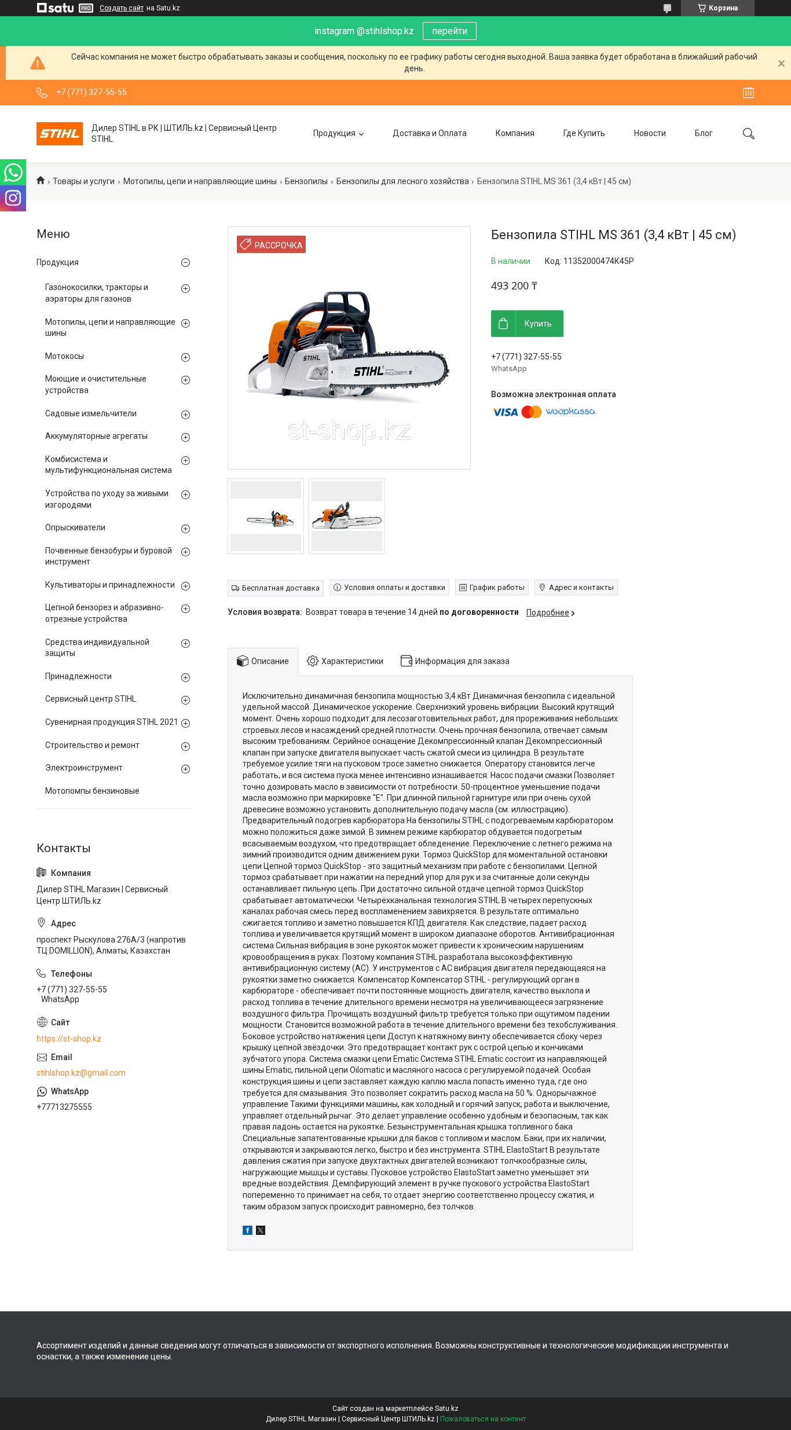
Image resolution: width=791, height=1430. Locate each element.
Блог (704, 133)
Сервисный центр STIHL (90, 698)
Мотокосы (64, 356)
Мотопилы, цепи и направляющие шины (200, 181)
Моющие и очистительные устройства (96, 384)
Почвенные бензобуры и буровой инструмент (108, 556)
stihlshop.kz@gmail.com (81, 1072)
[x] (260, 1232)
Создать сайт (122, 8)
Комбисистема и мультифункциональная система (108, 464)
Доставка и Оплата (430, 133)
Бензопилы (306, 181)
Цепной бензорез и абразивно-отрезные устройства (104, 613)
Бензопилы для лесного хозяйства (402, 181)
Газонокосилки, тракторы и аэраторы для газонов (96, 293)
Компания (515, 133)
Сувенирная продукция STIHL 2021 (111, 722)
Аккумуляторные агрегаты (96, 436)
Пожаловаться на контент (483, 1419)
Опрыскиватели (75, 527)
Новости (650, 133)
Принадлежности (78, 676)
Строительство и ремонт (92, 745)
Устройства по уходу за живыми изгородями (107, 499)
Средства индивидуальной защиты (97, 647)
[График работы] (748, 92)
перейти (449, 30)
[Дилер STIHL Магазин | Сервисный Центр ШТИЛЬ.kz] (59, 134)
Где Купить (584, 133)
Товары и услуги (84, 181)
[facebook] (247, 1232)
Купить (538, 323)
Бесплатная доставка (281, 588)
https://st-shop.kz (68, 1038)
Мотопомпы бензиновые (92, 790)
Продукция (334, 133)
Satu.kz (447, 1409)
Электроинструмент (84, 767)
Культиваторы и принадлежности (110, 584)
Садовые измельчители (91, 413)
